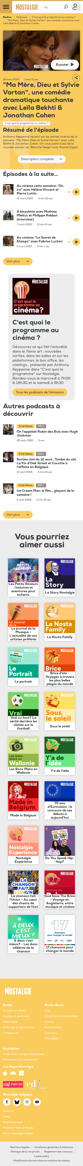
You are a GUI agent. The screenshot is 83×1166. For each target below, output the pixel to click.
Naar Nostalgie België (18, 1133)
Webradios (10, 1021)
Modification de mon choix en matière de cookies (41, 1160)
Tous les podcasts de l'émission (40, 392)
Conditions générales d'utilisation (53, 1147)
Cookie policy (41, 1156)
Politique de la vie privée (25, 1151)
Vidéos (49, 1021)
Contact (8, 1111)
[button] (42, 159)
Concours (51, 1033)
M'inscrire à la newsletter (20, 1059)
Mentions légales (20, 1147)
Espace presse (13, 1122)
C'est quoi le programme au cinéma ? (54, 17)
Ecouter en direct (14, 1010)
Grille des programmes (18, 1027)
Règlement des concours (58, 1151)
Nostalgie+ (52, 1038)
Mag (48, 1010)
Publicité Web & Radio (18, 1127)
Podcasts (21, 17)
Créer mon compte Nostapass (23, 1054)
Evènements (53, 1027)
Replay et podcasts (16, 1016)
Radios (7, 17)
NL (45, 7)
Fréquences (11, 1033)
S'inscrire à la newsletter (61, 1016)
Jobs (6, 1116)
